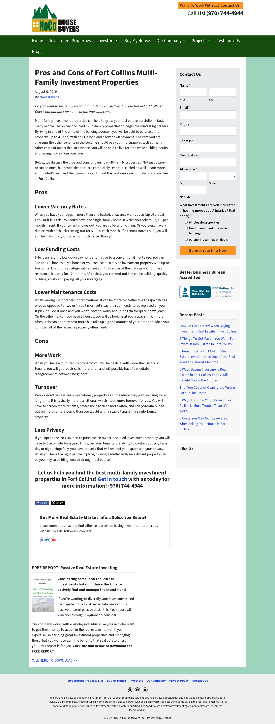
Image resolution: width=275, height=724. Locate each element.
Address (187, 141)
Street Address (189, 155)
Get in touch (112, 479)
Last (211, 99)
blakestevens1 (50, 97)
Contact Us (200, 680)
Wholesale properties (204, 222)
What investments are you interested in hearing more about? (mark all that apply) (208, 211)
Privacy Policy (179, 680)
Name (185, 85)
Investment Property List (85, 680)
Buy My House (137, 41)
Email (185, 107)
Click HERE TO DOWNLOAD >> (54, 660)
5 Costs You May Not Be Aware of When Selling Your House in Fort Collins (204, 424)
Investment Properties (70, 41)
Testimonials (228, 41)
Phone (184, 124)
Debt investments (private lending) (208, 230)
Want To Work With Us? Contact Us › (210, 5)
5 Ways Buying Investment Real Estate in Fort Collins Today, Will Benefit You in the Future (203, 375)
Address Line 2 (188, 169)
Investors (105, 41)
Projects (199, 41)
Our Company (169, 41)
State (212, 183)
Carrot (167, 718)
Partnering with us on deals (208, 239)
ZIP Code (185, 197)
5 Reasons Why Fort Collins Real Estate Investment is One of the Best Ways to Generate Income (207, 357)
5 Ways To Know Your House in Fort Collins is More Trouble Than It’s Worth (206, 406)
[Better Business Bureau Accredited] (208, 292)
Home (37, 41)
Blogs (37, 52)
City (182, 183)
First (182, 99)
